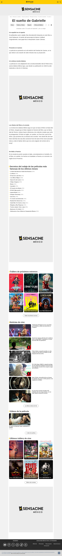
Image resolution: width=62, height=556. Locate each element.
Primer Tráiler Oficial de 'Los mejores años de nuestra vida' (31, 310)
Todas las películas (25, 16)
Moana (13, 184)
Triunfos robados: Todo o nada (19, 207)
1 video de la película (31, 433)
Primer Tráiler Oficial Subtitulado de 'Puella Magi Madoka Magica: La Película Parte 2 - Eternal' (31, 458)
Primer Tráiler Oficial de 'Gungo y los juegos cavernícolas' (16, 310)
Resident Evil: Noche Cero (17, 200)
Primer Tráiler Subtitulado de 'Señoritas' (16, 458)
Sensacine (46, 545)
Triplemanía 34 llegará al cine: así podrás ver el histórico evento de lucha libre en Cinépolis (41, 326)
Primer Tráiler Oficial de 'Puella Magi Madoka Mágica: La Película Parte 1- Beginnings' (46, 458)
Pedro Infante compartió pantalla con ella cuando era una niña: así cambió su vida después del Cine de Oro (41, 352)
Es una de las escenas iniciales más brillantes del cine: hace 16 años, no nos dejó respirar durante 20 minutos (41, 392)
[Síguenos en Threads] (26, 544)
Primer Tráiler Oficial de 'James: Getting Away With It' (46, 477)
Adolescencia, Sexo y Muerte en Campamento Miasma (24, 211)
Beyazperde (49, 543)
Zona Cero (14, 196)
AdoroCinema (56, 543)
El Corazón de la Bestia (17, 188)
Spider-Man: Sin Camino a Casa (19, 202)
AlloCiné (35, 543)
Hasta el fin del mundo (17, 179)
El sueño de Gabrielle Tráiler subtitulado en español (19, 427)
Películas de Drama (33, 16)
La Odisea (14, 173)
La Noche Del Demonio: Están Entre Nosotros (22, 171)
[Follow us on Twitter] (13, 544)
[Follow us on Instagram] (18, 544)
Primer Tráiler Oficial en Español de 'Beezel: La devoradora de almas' (16, 477)
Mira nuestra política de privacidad (18, 553)
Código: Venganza (16, 182)
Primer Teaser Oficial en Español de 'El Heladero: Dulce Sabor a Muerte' (46, 291)
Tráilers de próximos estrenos (31, 315)
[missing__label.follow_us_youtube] (5, 544)
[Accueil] (29, 2)
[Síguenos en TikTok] (22, 544)
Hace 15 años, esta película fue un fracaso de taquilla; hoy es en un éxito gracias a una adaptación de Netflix (42, 379)
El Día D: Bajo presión (17, 190)
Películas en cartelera (17, 16)
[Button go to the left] (49, 25)
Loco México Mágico (16, 177)
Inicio (11, 16)
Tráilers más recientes (31, 482)
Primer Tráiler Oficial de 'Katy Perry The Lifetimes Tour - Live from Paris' (16, 291)
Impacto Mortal (15, 192)
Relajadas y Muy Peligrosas (18, 205)
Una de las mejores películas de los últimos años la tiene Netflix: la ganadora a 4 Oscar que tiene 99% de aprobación (42, 339)
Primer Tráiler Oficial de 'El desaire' (46, 310)
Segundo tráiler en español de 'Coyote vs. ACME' (31, 477)
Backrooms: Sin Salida (17, 209)
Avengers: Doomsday (16, 194)
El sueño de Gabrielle (42, 16)
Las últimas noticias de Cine (31, 405)
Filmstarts (41, 543)
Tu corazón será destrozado (18, 198)
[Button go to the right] (51, 25)
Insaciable (14, 186)
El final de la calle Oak (17, 175)
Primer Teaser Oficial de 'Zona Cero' (31, 291)
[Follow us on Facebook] (9, 544)
